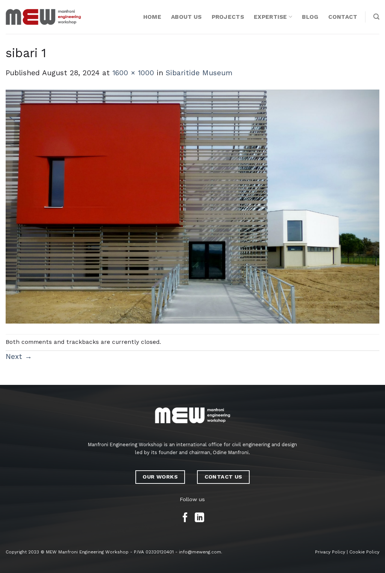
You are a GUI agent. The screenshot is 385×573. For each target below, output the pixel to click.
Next (19, 356)
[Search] (376, 16)
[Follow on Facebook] (185, 518)
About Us (186, 17)
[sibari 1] (192, 206)
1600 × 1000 (133, 72)
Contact (343, 17)
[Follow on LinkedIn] (199, 518)
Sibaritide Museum (199, 72)
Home (152, 17)
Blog (310, 17)
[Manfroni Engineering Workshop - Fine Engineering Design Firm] (43, 17)
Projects (228, 17)
